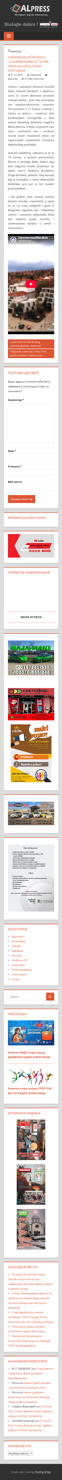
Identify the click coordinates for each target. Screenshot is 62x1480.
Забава (16, 946)
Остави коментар (34, 78)
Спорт (16, 979)
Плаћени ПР (20, 960)
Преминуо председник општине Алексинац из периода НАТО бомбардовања (29, 1340)
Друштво (13, 78)
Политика (18, 965)
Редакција (35, 74)
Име (12, 451)
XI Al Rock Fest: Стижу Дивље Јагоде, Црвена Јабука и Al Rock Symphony (30, 1411)
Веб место (15, 482)
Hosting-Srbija (43, 1471)
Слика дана (19, 974)
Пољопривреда (22, 969)
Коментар (16, 400)
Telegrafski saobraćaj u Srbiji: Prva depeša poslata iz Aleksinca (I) (28, 353)
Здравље (17, 950)
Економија (18, 941)
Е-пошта (14, 466)
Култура (17, 955)
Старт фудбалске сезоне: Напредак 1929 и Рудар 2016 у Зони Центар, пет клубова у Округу (31, 1317)
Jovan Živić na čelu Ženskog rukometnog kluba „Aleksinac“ (25, 343)
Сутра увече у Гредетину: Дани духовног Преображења (31, 1373)
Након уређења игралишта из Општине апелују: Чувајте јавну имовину (29, 1397)
